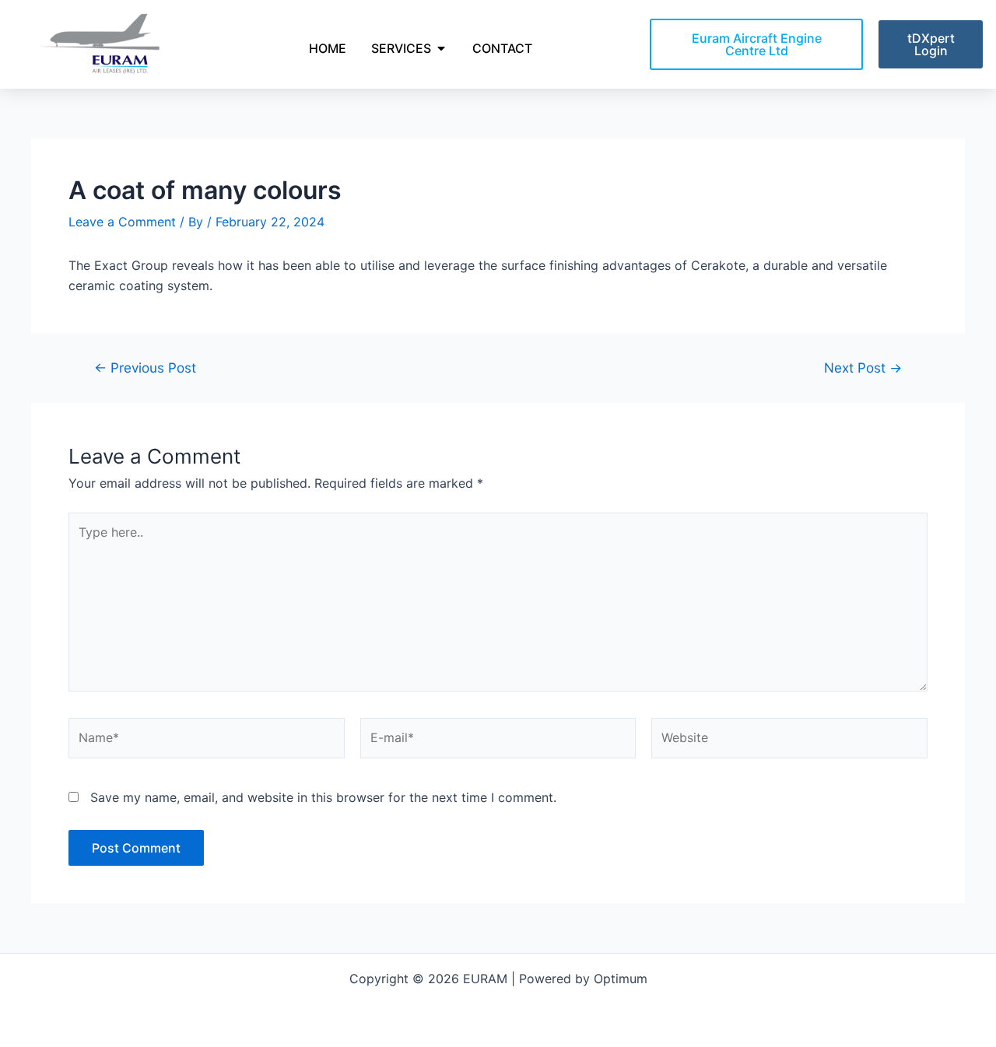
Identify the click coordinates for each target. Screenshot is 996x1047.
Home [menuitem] (327, 48)
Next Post (863, 367)
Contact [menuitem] (502, 48)
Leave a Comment (122, 221)
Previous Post (145, 367)
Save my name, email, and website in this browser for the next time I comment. (323, 797)
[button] (441, 48)
